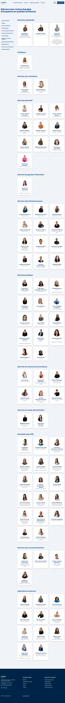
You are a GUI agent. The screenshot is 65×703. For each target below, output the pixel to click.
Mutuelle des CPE (48, 685)
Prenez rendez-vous (49, 687)
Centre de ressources (18, 2)
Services (26, 2)
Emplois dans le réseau (34, 2)
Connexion (60, 2)
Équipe (24, 685)
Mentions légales (26, 695)
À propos (25, 683)
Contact (24, 687)
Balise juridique (48, 681)
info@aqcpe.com (9, 685)
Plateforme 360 (48, 683)
